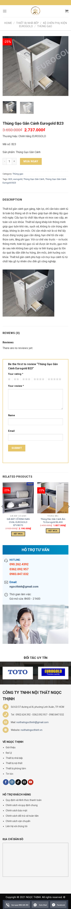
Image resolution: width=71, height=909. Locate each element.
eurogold (17, 179)
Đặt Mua (18, 534)
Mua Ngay (30, 161)
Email (11, 431)
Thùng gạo (44, 26)
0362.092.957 (18, 569)
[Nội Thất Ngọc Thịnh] (35, 11)
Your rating (15, 374)
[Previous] (8, 65)
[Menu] (5, 11)
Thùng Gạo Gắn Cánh (33, 179)
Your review (16, 386)
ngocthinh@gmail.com (23, 586)
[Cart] (66, 11)
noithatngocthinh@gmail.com (32, 722)
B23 (10, 179)
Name (11, 415)
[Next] (63, 65)
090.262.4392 (18, 564)
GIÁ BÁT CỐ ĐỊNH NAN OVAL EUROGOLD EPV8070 (18, 522)
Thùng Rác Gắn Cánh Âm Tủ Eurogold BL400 (52, 520)
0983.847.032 (18, 574)
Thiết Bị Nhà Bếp (27, 23)
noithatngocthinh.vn (31, 730)
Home (8, 23)
